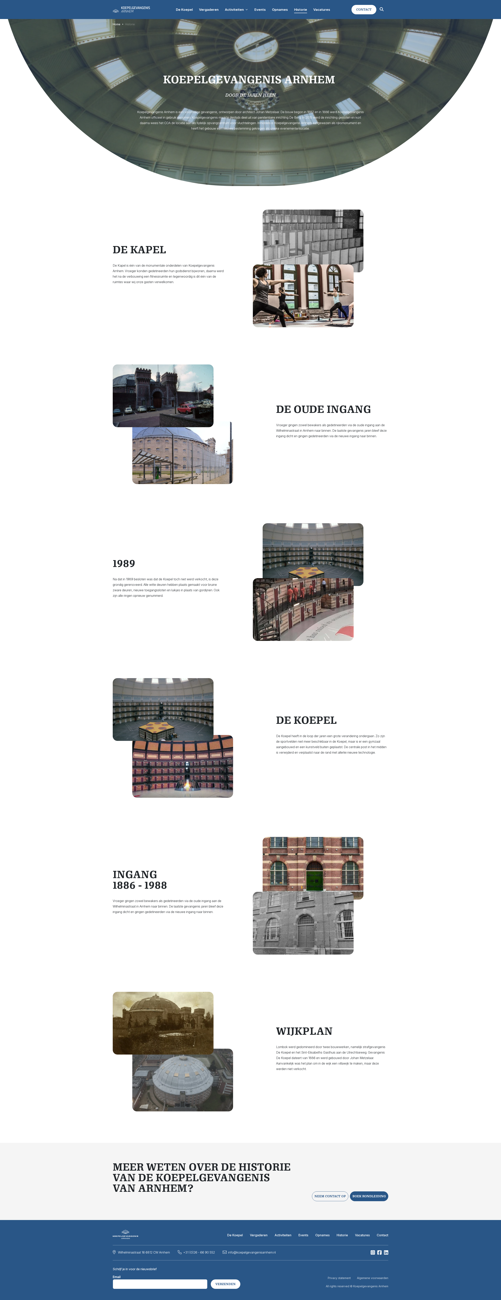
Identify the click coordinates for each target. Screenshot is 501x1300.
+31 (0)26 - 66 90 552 (199, 1252)
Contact (382, 1235)
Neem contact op (330, 1196)
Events (303, 1235)
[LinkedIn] (386, 1253)
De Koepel (235, 1235)
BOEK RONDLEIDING (369, 1196)
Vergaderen (259, 1235)
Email (117, 1277)
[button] (364, 10)
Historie (342, 1235)
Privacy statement (339, 1278)
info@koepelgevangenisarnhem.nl (252, 1252)
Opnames (322, 1235)
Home (116, 24)
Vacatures (362, 1235)
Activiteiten (283, 1235)
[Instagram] (373, 1253)
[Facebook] (379, 1253)
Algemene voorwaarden (372, 1278)
